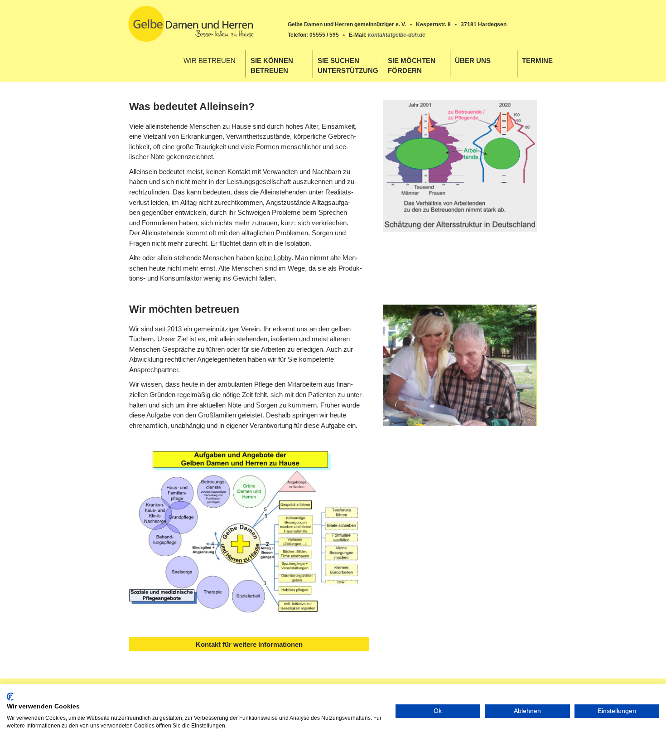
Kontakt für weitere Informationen (249, 644)
